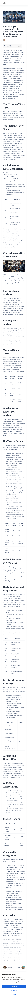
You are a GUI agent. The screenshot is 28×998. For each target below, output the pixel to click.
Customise (14, 990)
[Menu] (25, 2)
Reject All (14, 994)
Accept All (14, 986)
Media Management (17, 40)
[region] (14, 985)
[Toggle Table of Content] (18, 46)
